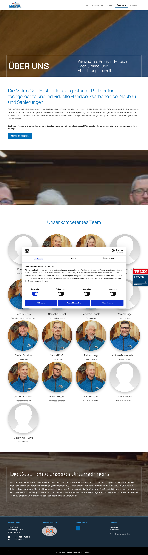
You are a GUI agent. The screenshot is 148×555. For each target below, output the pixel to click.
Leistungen (97, 5)
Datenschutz (114, 530)
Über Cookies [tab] (108, 259)
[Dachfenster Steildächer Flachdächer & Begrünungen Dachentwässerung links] (102, 5)
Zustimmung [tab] (39, 259)
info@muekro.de (20, 539)
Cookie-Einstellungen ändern (120, 534)
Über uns (121, 5)
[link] (97, 5)
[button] (20, 136)
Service (110, 5)
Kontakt (133, 5)
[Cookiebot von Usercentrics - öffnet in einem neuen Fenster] (113, 251)
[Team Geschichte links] (125, 5)
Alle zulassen (107, 303)
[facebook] (78, 528)
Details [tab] (74, 259)
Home (86, 5)
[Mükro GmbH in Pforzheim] (19, 5)
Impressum (114, 527)
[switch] (61, 294)
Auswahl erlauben (74, 303)
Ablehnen (41, 303)
